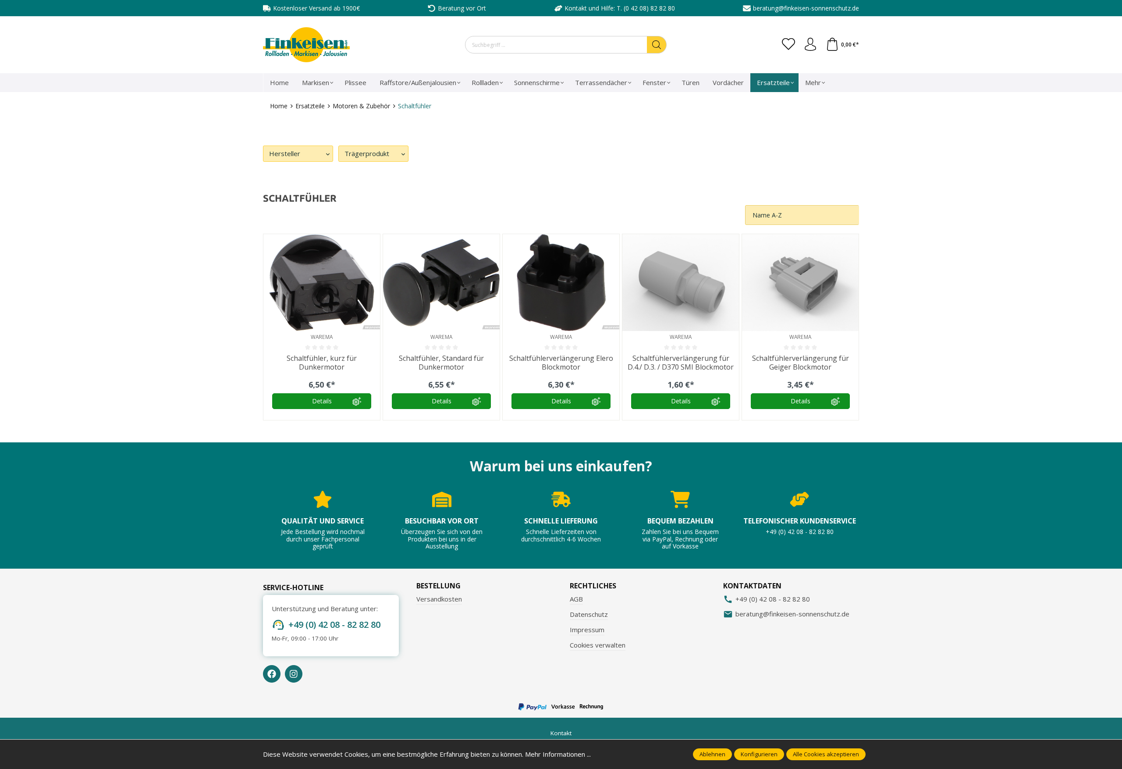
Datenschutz (589, 614)
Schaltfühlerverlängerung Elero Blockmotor (561, 362)
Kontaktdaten (752, 585)
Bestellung (438, 585)
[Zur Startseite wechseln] (306, 44)
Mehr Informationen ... (558, 754)
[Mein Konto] (810, 45)
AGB (576, 599)
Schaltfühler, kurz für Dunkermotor (322, 362)
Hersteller (284, 153)
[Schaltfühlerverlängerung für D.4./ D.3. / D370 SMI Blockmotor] (680, 282)
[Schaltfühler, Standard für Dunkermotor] (441, 282)
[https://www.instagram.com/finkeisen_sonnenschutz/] (293, 674)
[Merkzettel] (788, 45)
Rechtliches (593, 585)
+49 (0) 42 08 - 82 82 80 (334, 624)
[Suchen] (657, 44)
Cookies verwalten (597, 645)
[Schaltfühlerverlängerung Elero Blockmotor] (561, 282)
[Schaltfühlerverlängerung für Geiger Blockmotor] (800, 282)
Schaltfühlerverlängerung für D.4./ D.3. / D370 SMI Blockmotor (681, 362)
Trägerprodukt (366, 153)
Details (322, 401)
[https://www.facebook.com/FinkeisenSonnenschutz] (271, 674)
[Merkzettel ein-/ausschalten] (371, 242)
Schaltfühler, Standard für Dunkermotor (441, 362)
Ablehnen (712, 754)
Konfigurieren (759, 754)
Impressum (587, 629)
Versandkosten (439, 599)
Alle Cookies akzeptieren (826, 754)
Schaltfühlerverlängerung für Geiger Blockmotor (800, 362)
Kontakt (561, 733)
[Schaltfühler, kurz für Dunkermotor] (321, 282)
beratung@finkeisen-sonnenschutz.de (806, 8)
